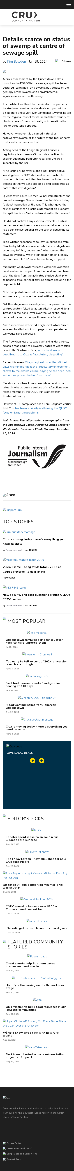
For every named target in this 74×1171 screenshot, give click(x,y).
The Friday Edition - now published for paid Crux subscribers (36, 860)
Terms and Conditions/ (18, 1148)
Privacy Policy (13, 1143)
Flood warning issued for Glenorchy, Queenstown (31, 706)
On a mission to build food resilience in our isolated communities (36, 1008)
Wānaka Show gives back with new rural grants (31, 1034)
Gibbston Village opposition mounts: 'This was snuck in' (33, 886)
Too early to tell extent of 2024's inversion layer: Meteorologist (36, 663)
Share (66, 61)
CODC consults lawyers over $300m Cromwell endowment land (31, 908)
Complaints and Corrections (21, 1154)
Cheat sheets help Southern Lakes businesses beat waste (30, 965)
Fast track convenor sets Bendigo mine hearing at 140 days (33, 685)
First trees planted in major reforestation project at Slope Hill (35, 1056)
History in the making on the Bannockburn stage (35, 987)
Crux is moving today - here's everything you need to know (37, 728)
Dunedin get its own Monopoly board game (37, 928)
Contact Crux (13, 1159)
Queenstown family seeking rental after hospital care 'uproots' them (34, 641)
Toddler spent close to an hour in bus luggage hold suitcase (32, 838)
